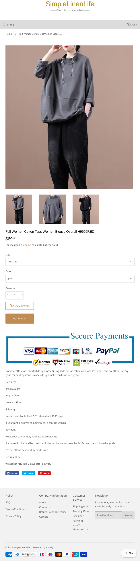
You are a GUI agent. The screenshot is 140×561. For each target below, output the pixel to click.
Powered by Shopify (43, 547)
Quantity (10, 288)
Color (8, 271)
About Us (44, 502)
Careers (43, 516)
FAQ (7, 502)
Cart (134, 24)
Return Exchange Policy (52, 511)
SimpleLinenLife (21, 547)
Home (8, 33)
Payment (78, 520)
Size (7, 254)
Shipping (26, 244)
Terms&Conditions (15, 509)
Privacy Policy (13, 516)
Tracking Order (81, 511)
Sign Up (128, 515)
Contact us (45, 507)
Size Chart (78, 515)
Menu (10, 24)
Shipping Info (80, 506)
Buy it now (19, 318)
